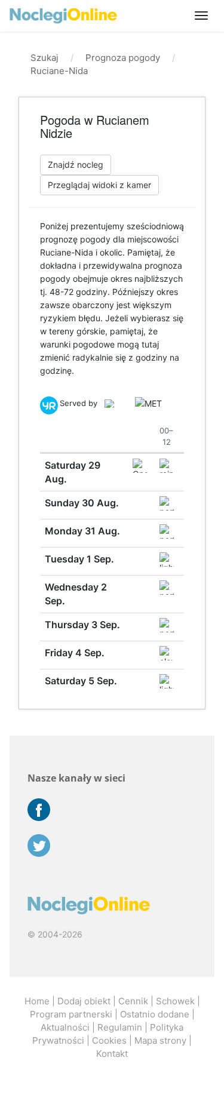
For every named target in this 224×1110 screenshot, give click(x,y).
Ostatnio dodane (154, 1014)
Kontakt (112, 1053)
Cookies (109, 1040)
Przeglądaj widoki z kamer (99, 185)
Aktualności (65, 1027)
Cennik (133, 1001)
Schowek (175, 1001)
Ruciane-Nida (59, 70)
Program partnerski (71, 1014)
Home (37, 1001)
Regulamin (119, 1027)
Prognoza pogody (122, 57)
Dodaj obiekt (84, 1001)
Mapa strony (160, 1040)
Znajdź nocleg (75, 164)
